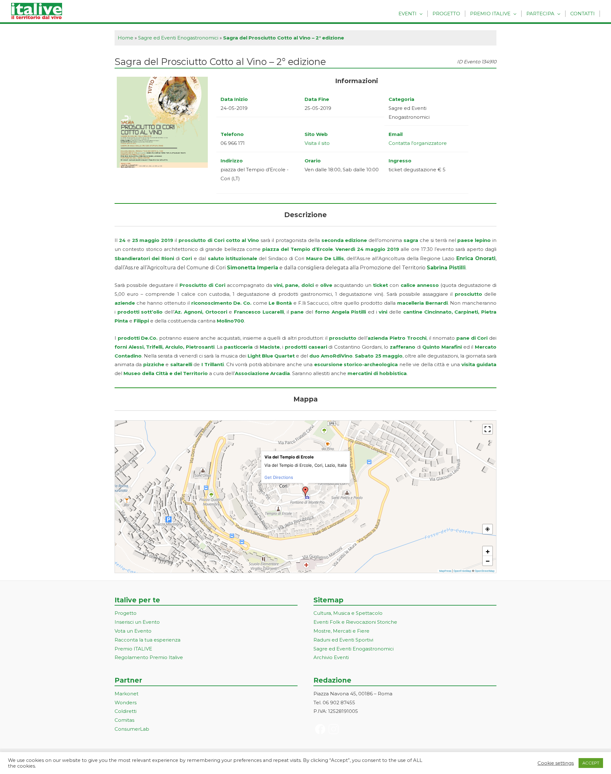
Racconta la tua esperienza (147, 640)
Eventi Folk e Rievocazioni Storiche (355, 622)
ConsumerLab (132, 729)
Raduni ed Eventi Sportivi (343, 640)
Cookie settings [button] (555, 763)
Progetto (446, 14)
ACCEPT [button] (590, 762)
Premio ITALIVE (133, 649)
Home (125, 38)
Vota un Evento (133, 631)
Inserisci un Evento (137, 622)
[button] (305, 491)
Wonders (126, 702)
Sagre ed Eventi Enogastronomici (178, 38)
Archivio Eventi (331, 657)
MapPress (445, 570)
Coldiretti (126, 711)
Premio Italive (490, 14)
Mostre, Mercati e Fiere (341, 631)
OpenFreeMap (462, 570)
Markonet (126, 694)
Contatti (582, 14)
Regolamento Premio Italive (149, 657)
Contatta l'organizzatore (418, 143)
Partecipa (540, 14)
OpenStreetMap (485, 570)
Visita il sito (317, 143)
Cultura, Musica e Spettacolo (348, 613)
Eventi (407, 14)
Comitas (124, 720)
